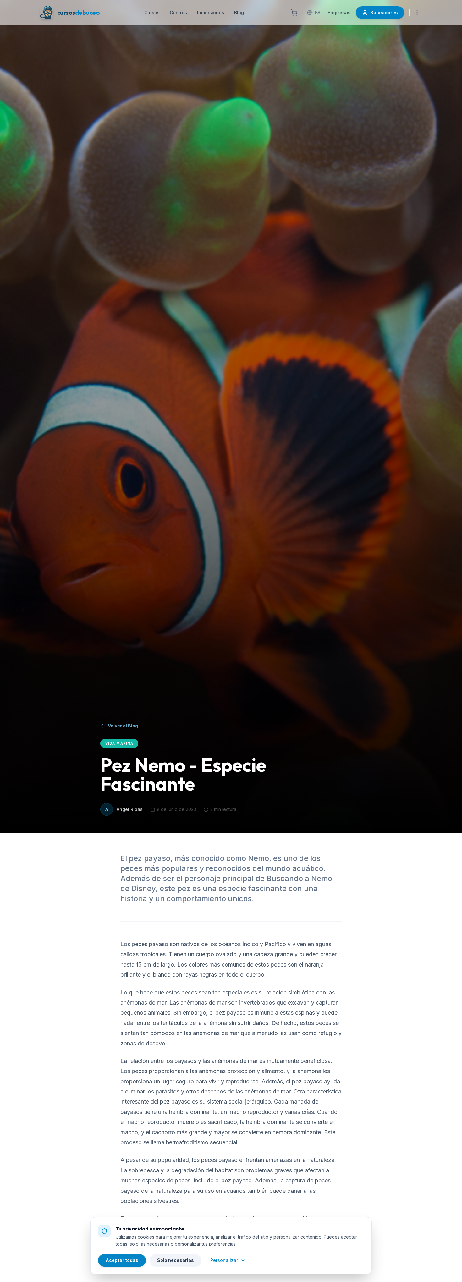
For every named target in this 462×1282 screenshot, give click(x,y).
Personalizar (224, 1260)
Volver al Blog (123, 725)
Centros (178, 12)
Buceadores (384, 12)
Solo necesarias (175, 1260)
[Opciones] (417, 13)
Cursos (152, 12)
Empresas (339, 12)
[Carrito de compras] (294, 13)
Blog (239, 12)
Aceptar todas (122, 1260)
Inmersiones (210, 12)
